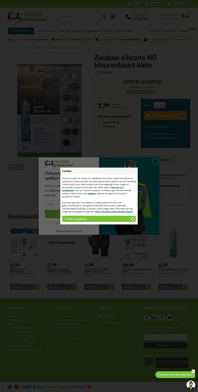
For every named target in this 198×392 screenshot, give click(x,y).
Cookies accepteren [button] (76, 218)
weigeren (91, 193)
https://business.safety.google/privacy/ (114, 212)
